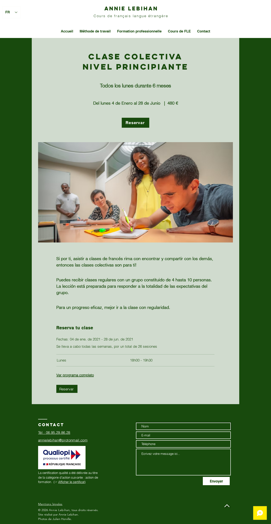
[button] (135, 123)
